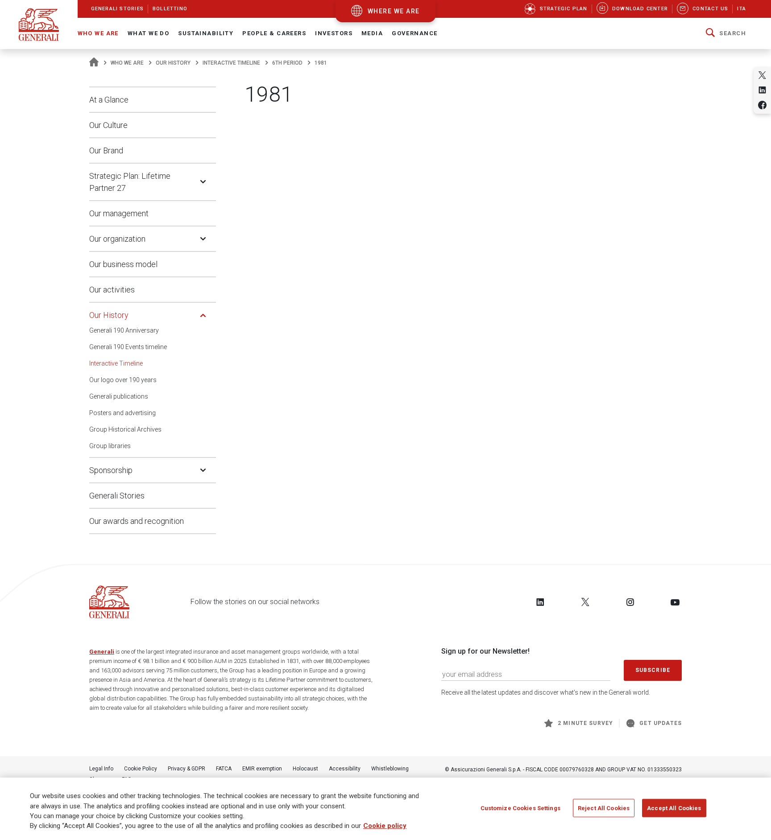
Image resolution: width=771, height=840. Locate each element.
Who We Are (127, 63)
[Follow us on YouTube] (675, 602)
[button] (726, 33)
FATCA (224, 769)
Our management (119, 213)
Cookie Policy (140, 769)
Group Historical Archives (125, 429)
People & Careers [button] (274, 33)
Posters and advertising (122, 412)
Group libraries (110, 445)
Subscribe (652, 670)
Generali (101, 651)
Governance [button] (414, 33)
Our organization (117, 238)
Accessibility (345, 769)
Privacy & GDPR (186, 769)
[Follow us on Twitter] (585, 602)
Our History (173, 63)
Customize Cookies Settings (520, 808)
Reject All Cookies (604, 808)
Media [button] (372, 33)
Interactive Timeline (231, 63)
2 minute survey (585, 723)
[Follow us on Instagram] (630, 602)
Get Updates (660, 723)
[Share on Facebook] (762, 105)
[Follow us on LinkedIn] (540, 602)
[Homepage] (94, 63)
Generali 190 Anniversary (124, 330)
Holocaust (305, 769)
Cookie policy (384, 826)
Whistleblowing (390, 769)
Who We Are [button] (98, 33)
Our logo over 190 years (123, 379)
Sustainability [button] (205, 33)
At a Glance (108, 99)
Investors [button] (333, 33)
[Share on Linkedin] (762, 89)
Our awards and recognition (136, 521)
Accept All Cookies (674, 808)
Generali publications (118, 396)
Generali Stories (117, 495)
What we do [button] (148, 33)
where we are (394, 11)
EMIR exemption (262, 769)
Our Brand (106, 150)
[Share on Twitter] (762, 75)
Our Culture (108, 125)
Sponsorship (111, 470)
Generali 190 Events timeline (128, 346)
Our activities (112, 289)
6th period (287, 63)
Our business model (123, 264)
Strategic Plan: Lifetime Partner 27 (129, 182)
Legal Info (101, 769)
